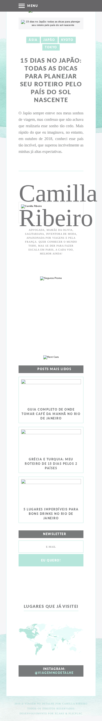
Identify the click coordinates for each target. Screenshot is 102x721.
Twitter (69, 5)
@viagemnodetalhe (54, 673)
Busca (79, 5)
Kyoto (67, 40)
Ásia (33, 40)
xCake (59, 713)
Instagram (49, 5)
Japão (49, 40)
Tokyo (51, 47)
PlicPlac (75, 713)
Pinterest (59, 5)
